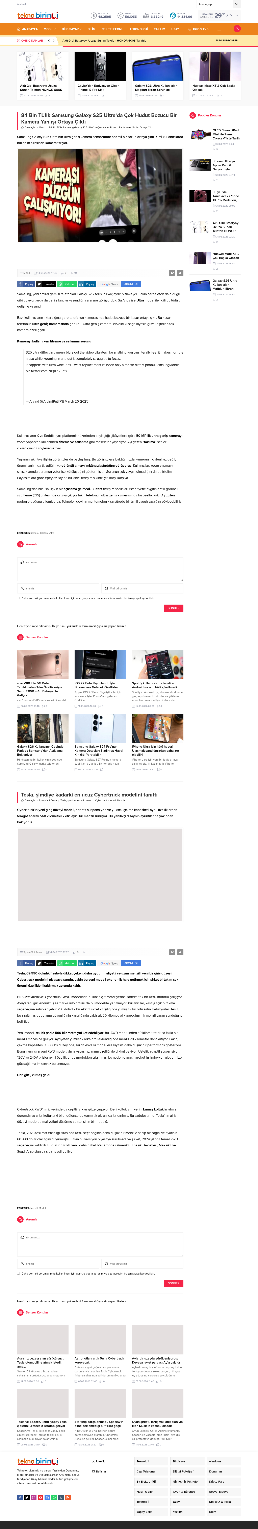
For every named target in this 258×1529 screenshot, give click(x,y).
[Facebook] (20, 1497)
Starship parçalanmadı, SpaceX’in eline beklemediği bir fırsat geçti (99, 1424)
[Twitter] (27, 1497)
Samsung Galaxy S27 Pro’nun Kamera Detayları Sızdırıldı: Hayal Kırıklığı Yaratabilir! (99, 751)
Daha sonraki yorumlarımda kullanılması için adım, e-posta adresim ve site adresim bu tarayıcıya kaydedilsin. (88, 598)
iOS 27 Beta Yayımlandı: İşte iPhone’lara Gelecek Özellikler (96, 685)
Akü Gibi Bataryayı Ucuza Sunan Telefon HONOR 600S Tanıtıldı (104, 40)
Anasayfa (30, 127)
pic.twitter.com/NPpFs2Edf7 (46, 371)
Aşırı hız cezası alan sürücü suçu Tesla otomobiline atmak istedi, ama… (40, 1362)
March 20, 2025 (76, 401)
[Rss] (68, 1497)
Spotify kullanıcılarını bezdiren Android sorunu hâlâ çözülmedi (154, 685)
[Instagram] (33, 1497)
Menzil (34, 1208)
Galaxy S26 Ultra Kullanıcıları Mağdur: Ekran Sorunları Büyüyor (156, 90)
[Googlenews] (47, 1497)
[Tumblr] (61, 1497)
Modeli (42, 1208)
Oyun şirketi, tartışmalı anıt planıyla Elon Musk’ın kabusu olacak (157, 1424)
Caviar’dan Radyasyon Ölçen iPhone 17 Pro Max (98, 88)
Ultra (51, 533)
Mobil (42, 127)
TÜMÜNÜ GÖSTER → (228, 40)
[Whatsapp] (54, 1497)
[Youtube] (40, 1497)
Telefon (44, 533)
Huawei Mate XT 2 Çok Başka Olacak (213, 88)
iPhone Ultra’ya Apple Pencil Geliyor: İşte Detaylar (224, 167)
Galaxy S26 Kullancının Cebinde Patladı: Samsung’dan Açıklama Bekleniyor (40, 751)
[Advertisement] (100, 256)
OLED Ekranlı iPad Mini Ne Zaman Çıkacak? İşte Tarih (226, 134)
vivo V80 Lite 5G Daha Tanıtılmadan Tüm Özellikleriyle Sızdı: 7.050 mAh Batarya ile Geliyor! (39, 689)
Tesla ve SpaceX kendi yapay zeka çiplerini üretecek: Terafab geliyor (42, 1424)
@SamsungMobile (166, 365)
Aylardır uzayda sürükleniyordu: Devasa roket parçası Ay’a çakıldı (156, 1360)
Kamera (34, 533)
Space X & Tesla (48, 800)
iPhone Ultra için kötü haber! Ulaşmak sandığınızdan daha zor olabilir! (155, 751)
